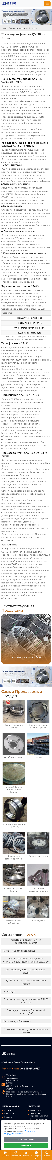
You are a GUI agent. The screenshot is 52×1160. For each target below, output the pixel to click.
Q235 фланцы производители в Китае (26, 982)
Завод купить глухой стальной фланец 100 (26, 1012)
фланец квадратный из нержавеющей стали (26, 941)
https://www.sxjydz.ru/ (20, 275)
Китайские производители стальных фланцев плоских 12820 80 (26, 960)
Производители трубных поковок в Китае (26, 1031)
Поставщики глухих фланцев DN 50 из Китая (26, 1001)
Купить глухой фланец (17, 1021)
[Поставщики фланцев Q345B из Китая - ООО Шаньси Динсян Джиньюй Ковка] (9, 3)
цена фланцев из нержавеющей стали (26, 971)
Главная (4, 28)
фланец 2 (9, 991)
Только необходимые (26, 1139)
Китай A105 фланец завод (19, 950)
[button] (45, 638)
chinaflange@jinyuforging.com (19, 1086)
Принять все (26, 1145)
